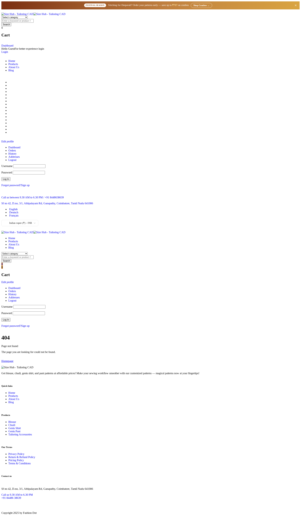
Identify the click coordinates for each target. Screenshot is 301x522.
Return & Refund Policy (21, 457)
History (12, 153)
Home (11, 392)
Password (6, 172)
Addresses (14, 156)
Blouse (12, 421)
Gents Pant (14, 431)
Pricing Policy (16, 460)
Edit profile (7, 141)
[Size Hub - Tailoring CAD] (33, 14)
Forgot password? (11, 185)
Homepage (7, 361)
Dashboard (7, 45)
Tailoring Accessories (20, 434)
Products (13, 395)
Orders (12, 150)
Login (4, 51)
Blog (11, 402)
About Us (13, 399)
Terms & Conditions (19, 463)
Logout (12, 159)
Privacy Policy (16, 453)
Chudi (11, 425)
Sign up (25, 185)
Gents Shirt (14, 428)
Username (7, 166)
